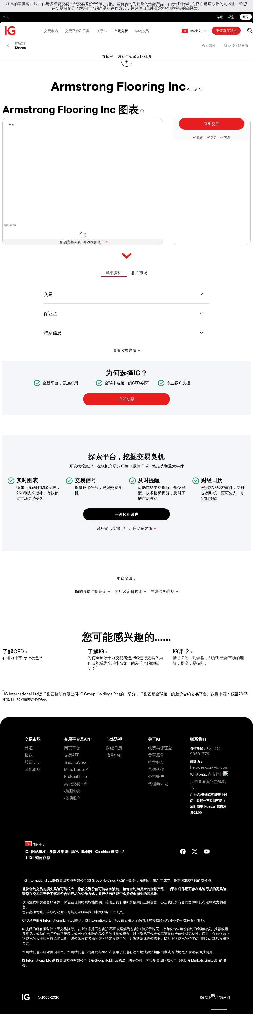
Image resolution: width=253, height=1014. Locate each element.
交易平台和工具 (77, 31)
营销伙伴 (156, 769)
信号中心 (114, 754)
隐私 (75, 851)
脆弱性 (87, 851)
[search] (249, 31)
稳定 (213, 137)
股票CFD (32, 762)
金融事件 (209, 45)
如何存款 (43, 857)
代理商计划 (158, 783)
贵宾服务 (156, 754)
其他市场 (33, 769)
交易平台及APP (78, 739)
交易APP (71, 754)
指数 (29, 754)
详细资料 (114, 272)
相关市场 (139, 272)
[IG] (10, 30)
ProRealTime (75, 776)
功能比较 (72, 790)
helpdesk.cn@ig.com (209, 767)
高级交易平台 (76, 783)
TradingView (75, 762)
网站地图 (39, 851)
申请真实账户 (226, 30)
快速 (200, 137)
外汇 (29, 747)
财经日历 (114, 747)
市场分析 (121, 31)
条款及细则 (59, 851)
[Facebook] (183, 851)
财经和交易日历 (236, 45)
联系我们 (198, 739)
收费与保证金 (160, 747)
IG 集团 (206, 997)
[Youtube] (207, 851)
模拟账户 (72, 797)
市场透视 (114, 739)
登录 (246, 17)
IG (27, 851)
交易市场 (51, 31)
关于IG (102, 31)
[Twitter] (195, 851)
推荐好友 (156, 762)
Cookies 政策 (107, 851)
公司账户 (156, 776)
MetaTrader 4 (76, 769)
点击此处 (215, 774)
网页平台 (72, 747)
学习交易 (142, 31)
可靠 (227, 137)
